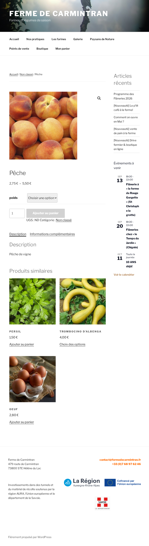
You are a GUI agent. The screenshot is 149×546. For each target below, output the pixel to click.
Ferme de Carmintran (58, 13)
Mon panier (62, 48)
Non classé (26, 74)
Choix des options (72, 344)
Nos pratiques (35, 39)
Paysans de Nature (102, 39)
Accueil (14, 39)
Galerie (78, 39)
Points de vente (19, 48)
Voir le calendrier (124, 274)
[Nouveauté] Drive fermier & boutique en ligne (125, 145)
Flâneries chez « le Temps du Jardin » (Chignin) (132, 238)
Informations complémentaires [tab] (52, 234)
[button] (99, 98)
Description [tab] (17, 234)
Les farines (59, 39)
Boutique (42, 48)
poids (13, 198)
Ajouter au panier (46, 213)
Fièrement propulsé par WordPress (29, 537)
